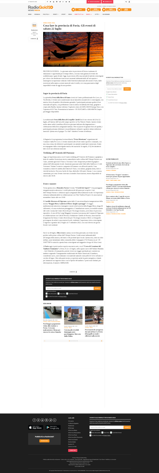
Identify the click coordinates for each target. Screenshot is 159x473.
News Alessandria (52, 294)
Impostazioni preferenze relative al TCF (79, 463)
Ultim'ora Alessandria (74, 433)
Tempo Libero (113, 180)
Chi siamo (71, 421)
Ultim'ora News (72, 430)
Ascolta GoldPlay (94, 1)
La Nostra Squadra (73, 423)
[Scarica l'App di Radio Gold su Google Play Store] (53, 427)
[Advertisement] (73, 355)
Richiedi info (44, 441)
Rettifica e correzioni (111, 459)
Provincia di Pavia (55, 321)
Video (70, 14)
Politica (46, 14)
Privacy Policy (63, 296)
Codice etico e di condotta (67, 459)
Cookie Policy (83, 458)
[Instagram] (56, 1)
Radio (88, 14)
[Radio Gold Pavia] (40, 8)
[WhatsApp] (63, 1)
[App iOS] (69, 1)
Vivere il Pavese (47, 23)
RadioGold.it (60, 470)
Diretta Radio (72, 442)
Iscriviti (97, 288)
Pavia (53, 23)
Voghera (123, 214)
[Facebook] (47, 1)
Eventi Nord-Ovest (73, 294)
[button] (34, 39)
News (30, 14)
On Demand (106, 14)
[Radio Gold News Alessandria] (93, 10)
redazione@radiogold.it (94, 470)
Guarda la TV (108, 1)
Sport (63, 14)
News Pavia (62, 294)
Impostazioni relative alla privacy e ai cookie (79, 465)
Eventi (55, 14)
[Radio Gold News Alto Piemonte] (109, 10)
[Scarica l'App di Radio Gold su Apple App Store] (35, 427)
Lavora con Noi (72, 447)
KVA (109, 470)
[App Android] (66, 1)
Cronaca (37, 14)
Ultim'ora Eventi (73, 440)
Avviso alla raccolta (79, 466)
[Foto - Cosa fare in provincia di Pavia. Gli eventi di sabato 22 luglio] (73, 49)
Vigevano (113, 170)
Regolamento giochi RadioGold (90, 459)
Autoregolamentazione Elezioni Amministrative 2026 (79, 461)
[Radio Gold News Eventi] (124, 10)
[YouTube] (53, 1)
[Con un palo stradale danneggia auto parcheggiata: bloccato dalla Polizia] (73, 315)
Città (97, 14)
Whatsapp (71, 428)
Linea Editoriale (78, 459)
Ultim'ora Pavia (72, 435)
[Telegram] (59, 1)
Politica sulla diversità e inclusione (51, 459)
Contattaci (73, 450)
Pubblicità (71, 426)
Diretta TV (78, 14)
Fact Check (102, 459)
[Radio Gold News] (78, 10)
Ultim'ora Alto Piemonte (75, 437)
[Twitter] (50, 1)
